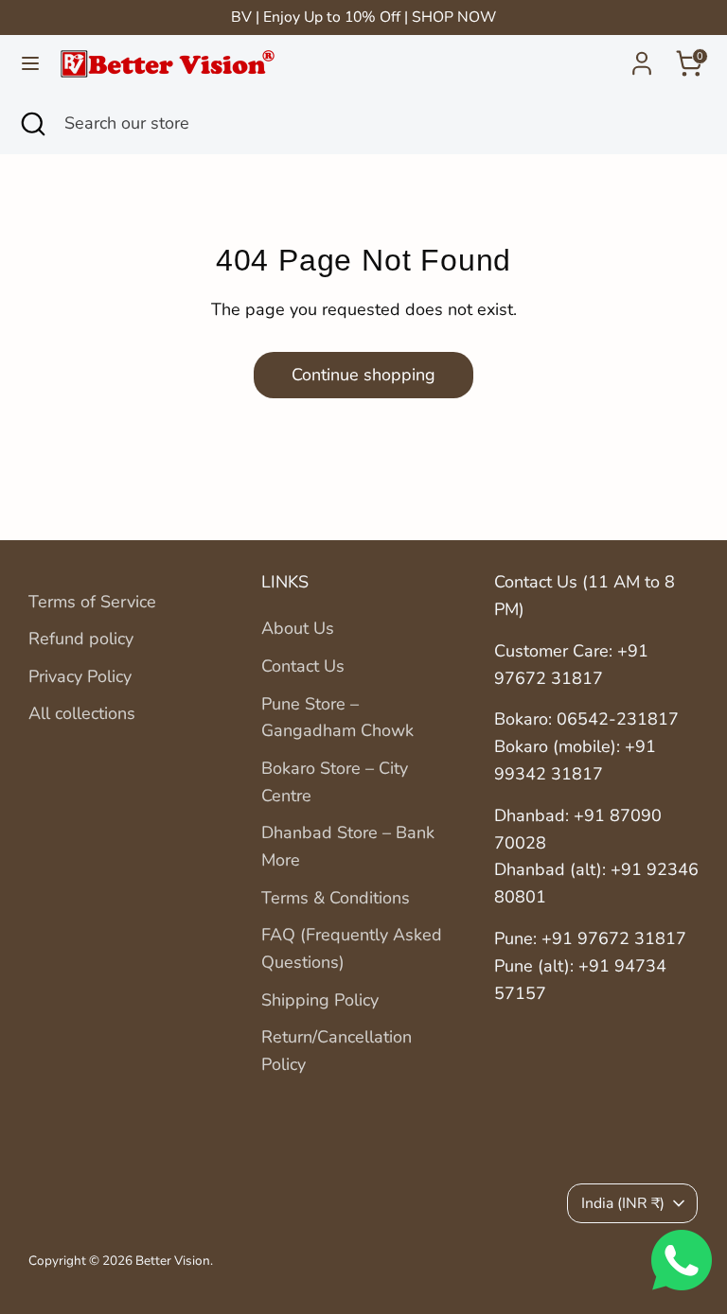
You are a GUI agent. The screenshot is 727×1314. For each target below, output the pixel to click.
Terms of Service (92, 601)
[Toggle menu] (30, 63)
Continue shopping (363, 374)
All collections (81, 713)
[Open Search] (32, 123)
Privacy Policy (80, 676)
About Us (297, 628)
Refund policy (80, 638)
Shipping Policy (320, 1000)
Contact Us (303, 666)
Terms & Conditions (335, 897)
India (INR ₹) (623, 1203)
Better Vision (172, 1261)
